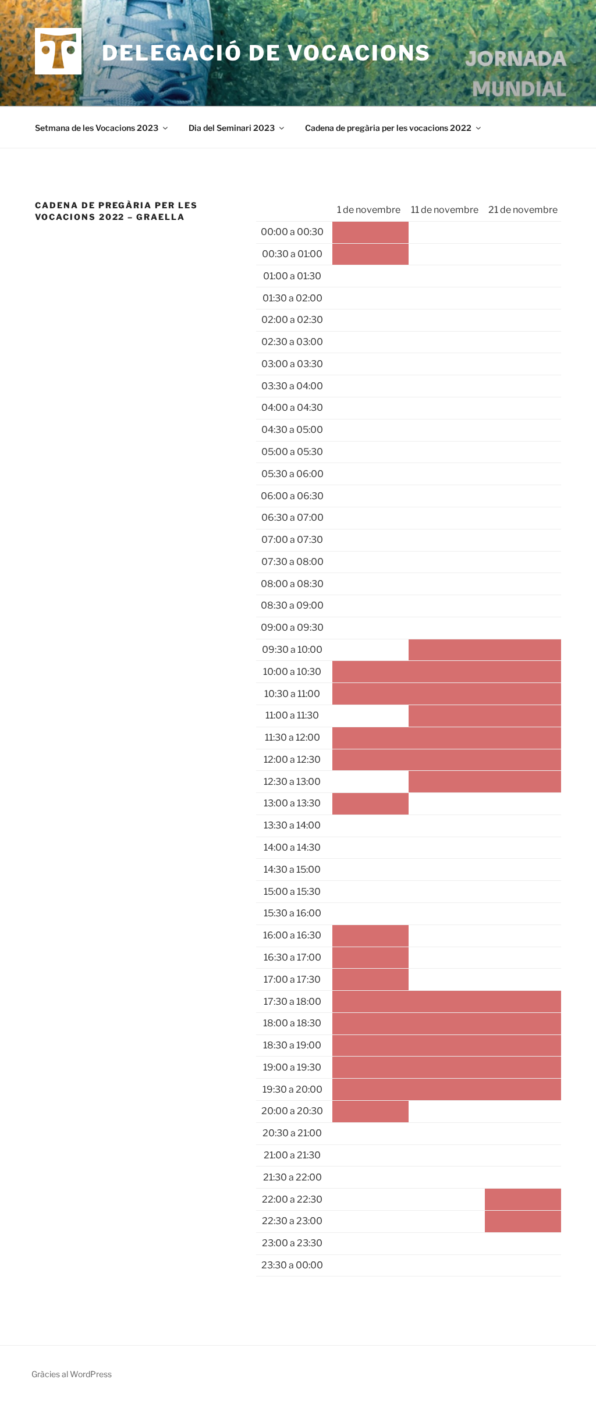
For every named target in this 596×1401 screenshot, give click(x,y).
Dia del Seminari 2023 (232, 128)
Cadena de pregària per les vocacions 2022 (388, 128)
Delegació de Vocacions (266, 53)
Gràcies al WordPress (71, 1374)
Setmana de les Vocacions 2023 (96, 128)
